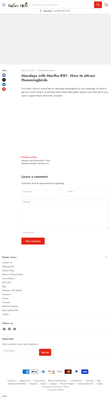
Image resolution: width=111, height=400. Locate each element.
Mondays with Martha (12, 290)
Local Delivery (8, 278)
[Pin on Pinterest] (4, 89)
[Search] (98, 4)
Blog (4, 286)
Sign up (45, 352)
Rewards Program (10, 306)
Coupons (6, 302)
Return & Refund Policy (12, 274)
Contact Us (7, 262)
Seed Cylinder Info (10, 310)
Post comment (33, 241)
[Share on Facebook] (4, 75)
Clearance (6, 294)
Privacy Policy (8, 270)
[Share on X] (4, 80)
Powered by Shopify (55, 390)
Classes (5, 298)
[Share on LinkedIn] (4, 84)
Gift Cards (6, 282)
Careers (5, 314)
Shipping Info (8, 266)
